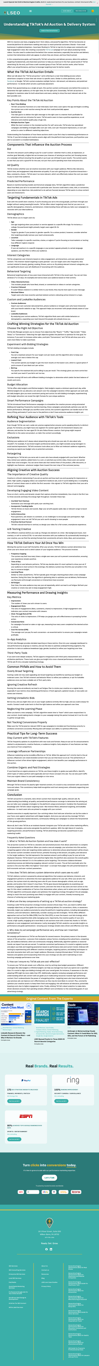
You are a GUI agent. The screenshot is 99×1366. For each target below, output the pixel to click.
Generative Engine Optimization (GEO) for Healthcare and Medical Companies (76, 1275)
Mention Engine (7, 1029)
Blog (42, 1278)
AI (69, 1027)
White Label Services (16, 1307)
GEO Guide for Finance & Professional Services (76, 1349)
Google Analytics (48, 1036)
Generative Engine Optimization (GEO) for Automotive (76, 1290)
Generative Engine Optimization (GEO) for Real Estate (77, 1267)
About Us (44, 1266)
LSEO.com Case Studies (49, 1282)
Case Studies (50, 1027)
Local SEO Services (15, 1278)
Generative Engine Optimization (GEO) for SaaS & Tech (78, 1335)
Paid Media (12, 1282)
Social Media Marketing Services (16, 1287)
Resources (45, 1274)
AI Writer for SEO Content (17, 1303)
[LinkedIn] (51, 1249)
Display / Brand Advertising (54, 1032)
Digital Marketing (41, 1032)
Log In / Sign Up (67, 11)
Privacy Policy (46, 1286)
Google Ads (39, 1036)
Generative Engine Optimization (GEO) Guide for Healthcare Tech (78, 1283)
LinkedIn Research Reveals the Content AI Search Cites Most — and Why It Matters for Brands (15, 1035)
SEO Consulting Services (17, 1270)
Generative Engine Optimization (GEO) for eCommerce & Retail (76, 1342)
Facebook (10, 81)
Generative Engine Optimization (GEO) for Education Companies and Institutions (77, 1327)
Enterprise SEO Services (17, 1274)
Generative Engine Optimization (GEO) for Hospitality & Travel (76, 1319)
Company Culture (41, 1029)
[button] (30, 11)
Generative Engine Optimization (55, 1034)
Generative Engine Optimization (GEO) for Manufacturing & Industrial (77, 1297)
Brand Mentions (7, 1027)
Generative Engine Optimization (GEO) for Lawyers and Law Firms (79, 1355)
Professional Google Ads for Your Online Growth (18, 1293)
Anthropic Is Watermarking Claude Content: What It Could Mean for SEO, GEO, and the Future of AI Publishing (82, 1033)
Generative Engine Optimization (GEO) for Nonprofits (76, 1305)
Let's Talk (49, 1178)
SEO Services (13, 1266)
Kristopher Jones (5, 1040)
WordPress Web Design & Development (17, 1298)
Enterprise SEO (40, 1034)
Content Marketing (18, 1027)
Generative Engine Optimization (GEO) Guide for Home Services (78, 1312)
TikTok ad (49, 50)
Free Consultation (80, 11)
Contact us (45, 1270)
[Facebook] (46, 1249)
